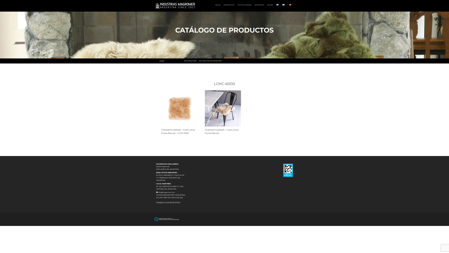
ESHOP (270, 5)
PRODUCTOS (229, 5)
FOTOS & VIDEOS (244, 5)
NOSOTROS (259, 5)
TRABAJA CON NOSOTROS (168, 202)
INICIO (217, 5)
